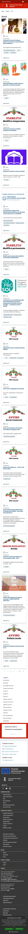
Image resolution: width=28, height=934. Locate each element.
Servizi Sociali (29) (7, 718)
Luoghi (4, 862)
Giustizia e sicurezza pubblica (9, 836)
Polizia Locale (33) (7, 707)
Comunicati (5, 854)
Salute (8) (5, 713)
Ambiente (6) (6, 680)
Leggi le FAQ (5, 900)
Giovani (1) (5, 696)
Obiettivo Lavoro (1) (7, 704)
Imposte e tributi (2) (7, 699)
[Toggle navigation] (2, 5)
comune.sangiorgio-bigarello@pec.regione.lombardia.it (9, 878)
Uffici (4, 798)
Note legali (5, 913)
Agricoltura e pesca (7, 846)
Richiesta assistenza (7, 902)
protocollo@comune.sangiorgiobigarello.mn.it (13, 881)
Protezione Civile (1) (7, 710)
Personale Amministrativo (9, 805)
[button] (14, 931)
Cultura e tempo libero (8, 815)
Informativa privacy (7, 915)
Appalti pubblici (6, 821)
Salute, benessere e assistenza (10, 842)
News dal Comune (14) (8, 702)
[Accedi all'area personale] (23, 1)
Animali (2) (5, 683)
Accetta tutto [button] (9, 928)
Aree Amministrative (7, 796)
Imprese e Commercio (8, 819)
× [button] (26, 917)
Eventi (4, 864)
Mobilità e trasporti (7, 827)
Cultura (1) (5, 691)
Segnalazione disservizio (8, 898)
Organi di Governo (7, 794)
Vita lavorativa (6, 817)
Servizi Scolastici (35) (8, 715)
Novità (7, 11)
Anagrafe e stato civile (8, 813)
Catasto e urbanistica (7, 823)
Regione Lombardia (6, 1)
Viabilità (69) (6, 721)
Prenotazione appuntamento (9, 896)
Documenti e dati (7, 807)
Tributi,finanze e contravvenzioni (10, 838)
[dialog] (14, 925)
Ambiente (5, 840)
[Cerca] (25, 5)
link (14, 926)
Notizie (4, 852)
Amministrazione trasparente (9, 908)
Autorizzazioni (6, 844)
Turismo (5, 825)
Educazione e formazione (8, 834)
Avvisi (7, 36)
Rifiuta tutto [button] (19, 928)
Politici (4, 803)
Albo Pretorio (6, 910)
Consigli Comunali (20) (8, 688)
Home (3, 11)
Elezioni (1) (5, 694)
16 (19, 671)
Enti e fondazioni (6, 800)
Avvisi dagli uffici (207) (8, 685)
